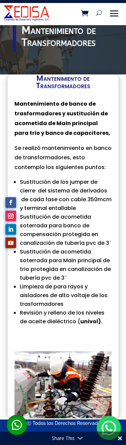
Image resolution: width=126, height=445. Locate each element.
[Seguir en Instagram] (10, 216)
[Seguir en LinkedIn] (10, 229)
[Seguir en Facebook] (10, 202)
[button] (17, 425)
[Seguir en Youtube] (10, 242)
